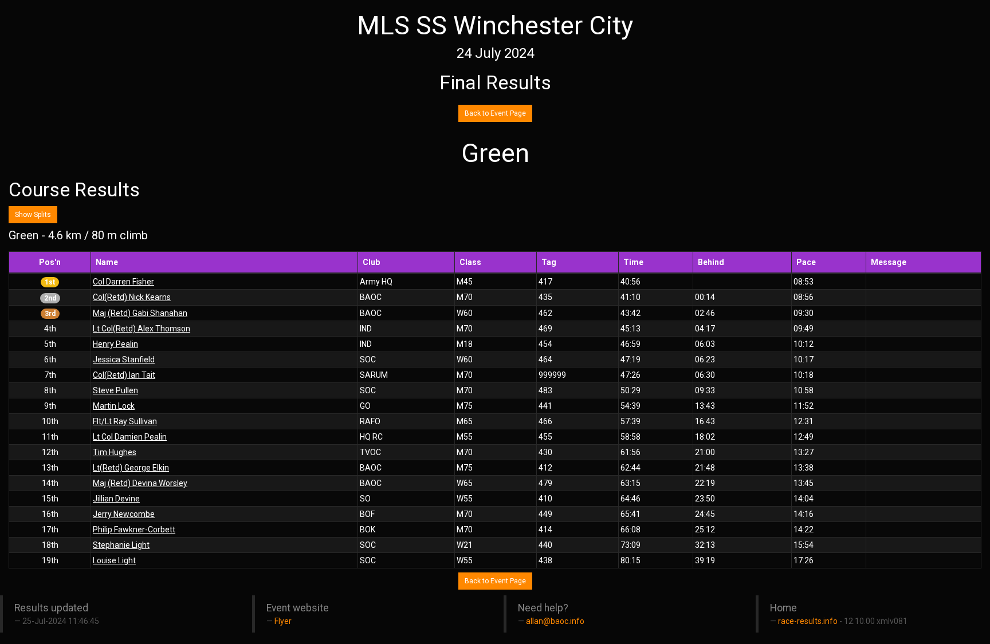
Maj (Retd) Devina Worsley (140, 483)
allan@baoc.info (555, 621)
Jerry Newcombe (124, 514)
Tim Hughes (114, 452)
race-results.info (808, 621)
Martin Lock (114, 405)
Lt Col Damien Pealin (130, 436)
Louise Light (114, 560)
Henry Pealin (115, 344)
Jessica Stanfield (124, 359)
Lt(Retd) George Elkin (131, 467)
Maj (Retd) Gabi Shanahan (140, 313)
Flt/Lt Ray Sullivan (125, 421)
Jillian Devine (116, 498)
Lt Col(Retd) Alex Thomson (141, 328)
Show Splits (33, 215)
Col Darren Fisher (123, 281)
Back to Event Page (495, 113)
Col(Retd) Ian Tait (124, 375)
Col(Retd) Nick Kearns (132, 297)
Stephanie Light (121, 545)
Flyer (283, 621)
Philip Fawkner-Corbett (134, 529)
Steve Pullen (115, 390)
